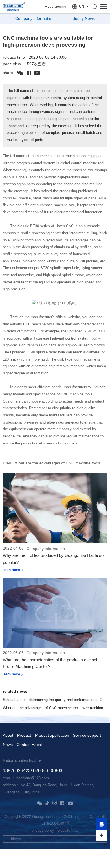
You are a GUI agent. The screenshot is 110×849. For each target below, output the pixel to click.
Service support (87, 736)
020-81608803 (47, 770)
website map (68, 830)
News (8, 745)
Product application (52, 736)
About (8, 736)
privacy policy (43, 830)
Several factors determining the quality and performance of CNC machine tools (55, 700)
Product (24, 736)
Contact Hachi (29, 745)
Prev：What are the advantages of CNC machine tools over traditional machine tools (55, 463)
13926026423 (17, 770)
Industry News (82, 18)
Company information (34, 18)
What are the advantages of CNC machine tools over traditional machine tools (55, 708)
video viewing (55, 7)
